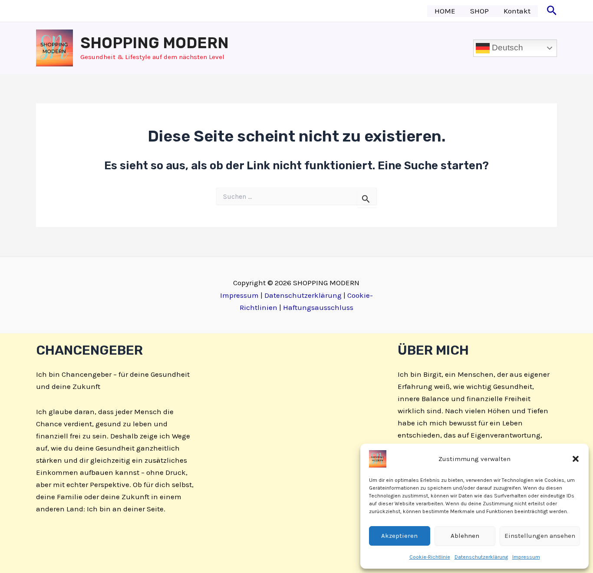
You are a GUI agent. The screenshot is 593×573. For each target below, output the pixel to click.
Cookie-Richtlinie (429, 557)
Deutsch (506, 47)
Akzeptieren (399, 536)
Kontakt (517, 11)
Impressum (526, 557)
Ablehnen (465, 536)
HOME (445, 11)
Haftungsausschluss (318, 307)
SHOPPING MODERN (154, 43)
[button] (575, 458)
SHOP (479, 11)
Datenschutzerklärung (481, 557)
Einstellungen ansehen (539, 536)
